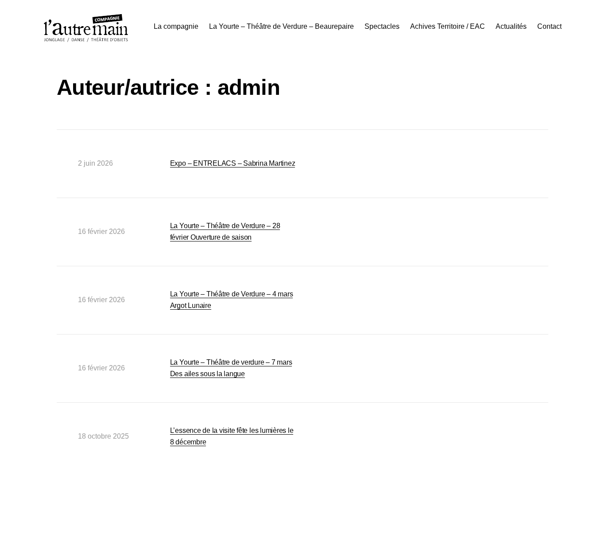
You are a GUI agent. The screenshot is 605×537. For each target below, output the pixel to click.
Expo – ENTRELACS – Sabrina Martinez (232, 163)
